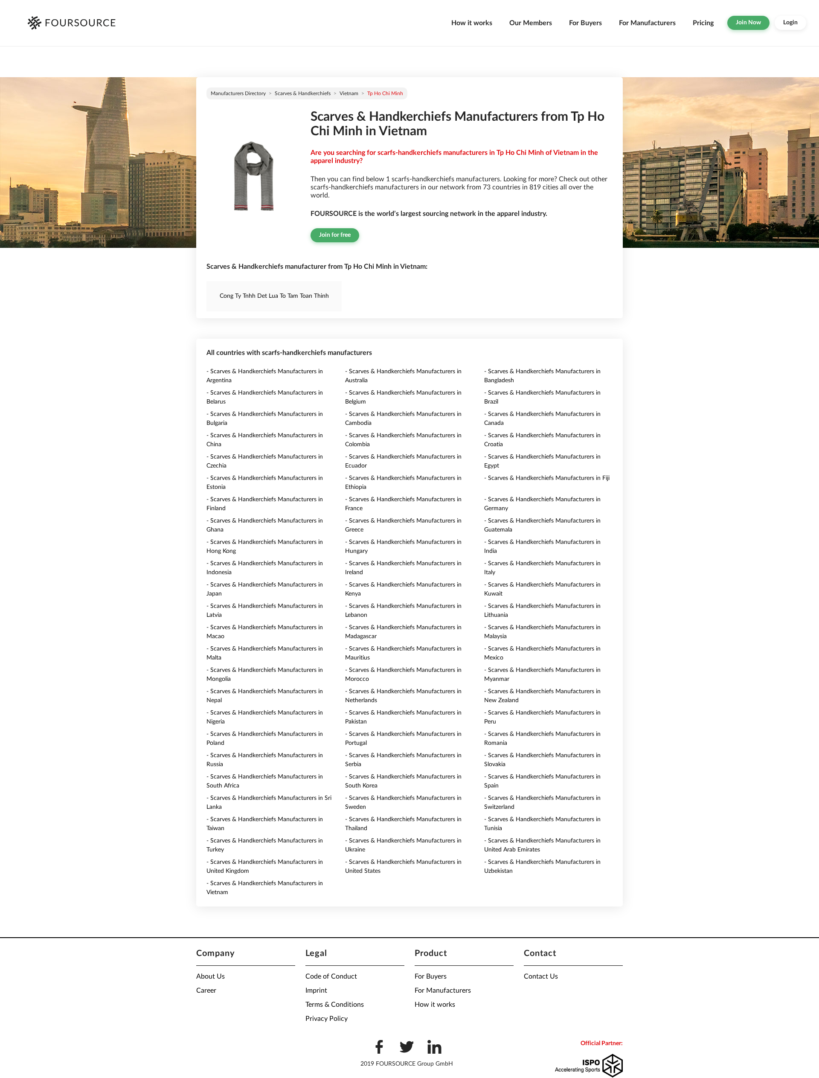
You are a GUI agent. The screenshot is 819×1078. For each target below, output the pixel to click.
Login (790, 23)
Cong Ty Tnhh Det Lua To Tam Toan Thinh (274, 296)
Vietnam (349, 93)
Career (206, 990)
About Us (210, 976)
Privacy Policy (326, 1018)
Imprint (316, 990)
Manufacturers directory (238, 93)
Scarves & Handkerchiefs (303, 93)
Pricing (703, 23)
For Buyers (585, 23)
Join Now (748, 23)
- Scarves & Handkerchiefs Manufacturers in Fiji (547, 478)
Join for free (335, 235)
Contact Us (541, 976)
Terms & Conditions (334, 1004)
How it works (471, 23)
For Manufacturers (647, 23)
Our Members (530, 23)
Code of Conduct (331, 976)
